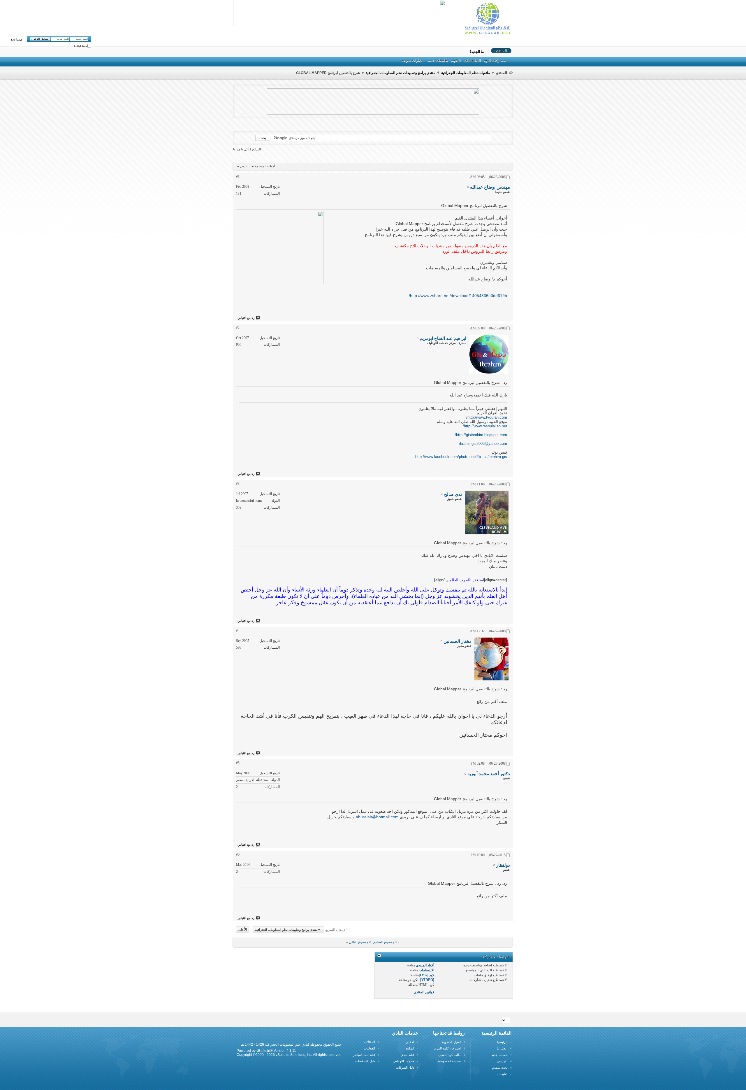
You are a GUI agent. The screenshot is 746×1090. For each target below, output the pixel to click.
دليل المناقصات (365, 1061)
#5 (238, 763)
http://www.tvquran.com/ (486, 417)
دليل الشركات (405, 1067)
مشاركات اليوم (495, 61)
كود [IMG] (426, 975)
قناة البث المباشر (364, 1054)
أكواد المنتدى (425, 965)
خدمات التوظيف (403, 1061)
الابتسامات (426, 970)
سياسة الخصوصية (449, 1061)
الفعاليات (369, 1048)
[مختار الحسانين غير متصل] (491, 659)
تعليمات (502, 1074)
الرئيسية (502, 1042)
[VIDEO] (427, 980)
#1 (238, 176)
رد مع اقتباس (245, 318)
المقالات (369, 1042)
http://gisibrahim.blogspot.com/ (481, 435)
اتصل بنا (502, 1048)
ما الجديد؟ (476, 52)
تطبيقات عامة (438, 61)
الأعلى (242, 929)
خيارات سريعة (412, 61)
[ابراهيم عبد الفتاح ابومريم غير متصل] (489, 354)
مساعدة (16, 40)
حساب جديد (499, 1054)
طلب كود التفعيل (449, 1054)
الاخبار (410, 1042)
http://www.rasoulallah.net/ (485, 426)
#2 (238, 328)
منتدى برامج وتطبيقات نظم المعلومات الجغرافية (400, 73)
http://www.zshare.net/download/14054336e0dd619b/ (458, 295)
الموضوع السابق (385, 942)
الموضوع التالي (360, 942)
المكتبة (409, 1048)
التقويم (456, 61)
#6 (238, 854)
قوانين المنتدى (424, 992)
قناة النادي (407, 1054)
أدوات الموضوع (265, 166)
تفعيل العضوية (451, 1042)
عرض (244, 166)
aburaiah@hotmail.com (377, 817)
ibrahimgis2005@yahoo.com (483, 443)
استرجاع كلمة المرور (447, 1048)
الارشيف (502, 1061)
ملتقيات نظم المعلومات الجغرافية (465, 73)
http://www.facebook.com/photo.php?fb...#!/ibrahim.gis (461, 456)
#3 (238, 484)
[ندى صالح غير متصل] (487, 512)
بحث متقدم (499, 1067)
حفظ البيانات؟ (80, 46)
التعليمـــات (472, 61)
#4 (238, 631)
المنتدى (501, 51)
